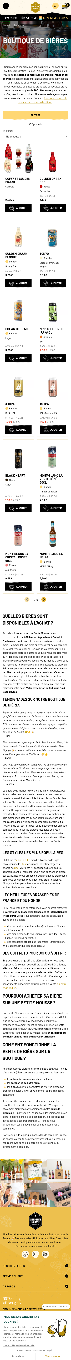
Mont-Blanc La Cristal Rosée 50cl (16, 557)
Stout (24, 863)
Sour (16, 867)
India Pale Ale (23, 859)
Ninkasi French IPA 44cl (51, 330)
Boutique (19, 25)
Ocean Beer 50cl (18, 329)
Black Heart (15, 475)
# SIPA (44, 404)
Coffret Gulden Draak (17, 180)
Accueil (6, 25)
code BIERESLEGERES (55, 18)
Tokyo (44, 254)
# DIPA (10, 404)
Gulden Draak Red (51, 180)
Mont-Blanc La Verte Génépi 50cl (51, 479)
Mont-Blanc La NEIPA (51, 555)
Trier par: (8, 130)
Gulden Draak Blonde (16, 255)
